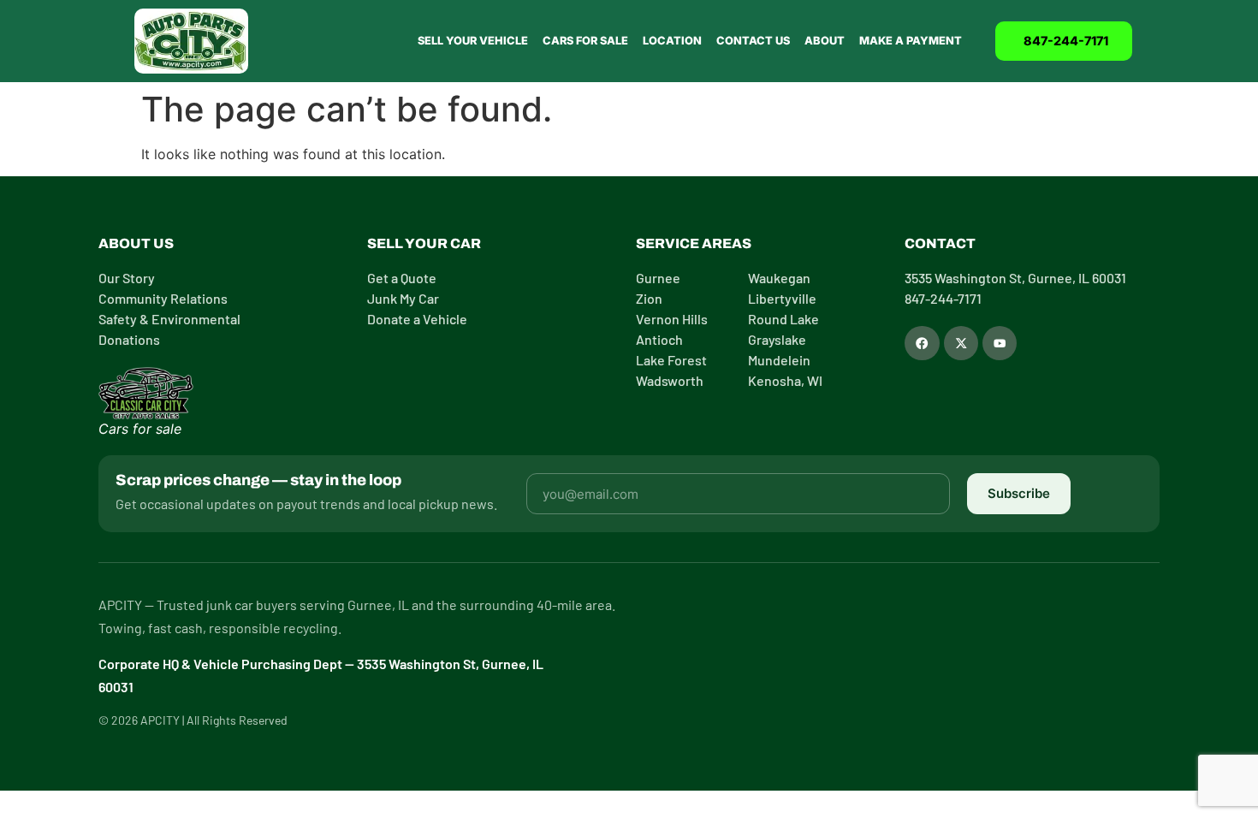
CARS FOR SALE (585, 40)
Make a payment (910, 40)
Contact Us (753, 40)
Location (672, 40)
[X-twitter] (961, 343)
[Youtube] (999, 343)
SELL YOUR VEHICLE (473, 40)
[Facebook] (922, 343)
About (824, 40)
